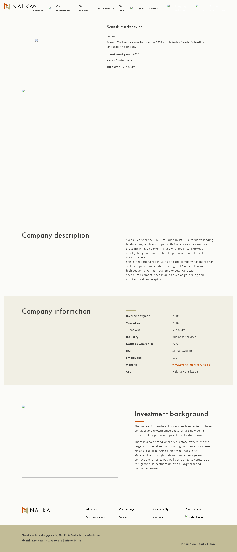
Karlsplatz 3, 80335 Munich (47, 540)
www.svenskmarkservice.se (191, 364)
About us (91, 509)
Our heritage (127, 509)
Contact (123, 516)
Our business (193, 509)
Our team (157, 516)
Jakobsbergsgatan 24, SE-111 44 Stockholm (58, 535)
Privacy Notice (189, 543)
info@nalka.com (93, 535)
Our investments (96, 516)
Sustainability (160, 509)
